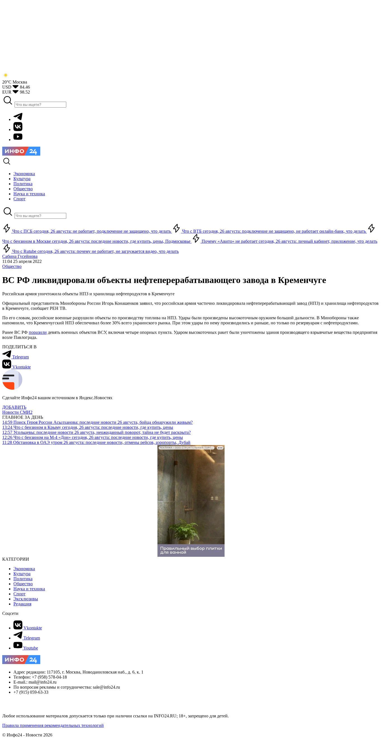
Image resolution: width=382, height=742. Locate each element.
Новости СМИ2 (17, 412)
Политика (22, 578)
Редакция (22, 603)
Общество (12, 266)
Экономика (24, 568)
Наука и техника (29, 588)
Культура (21, 573)
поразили (38, 332)
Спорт (19, 593)
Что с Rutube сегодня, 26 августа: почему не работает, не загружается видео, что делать (95, 251)
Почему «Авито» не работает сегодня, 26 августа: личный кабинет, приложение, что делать (289, 241)
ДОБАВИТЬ (14, 407)
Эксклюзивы (25, 598)
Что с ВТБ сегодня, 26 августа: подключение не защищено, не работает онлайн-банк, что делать (274, 231)
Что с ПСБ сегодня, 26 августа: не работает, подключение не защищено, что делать (91, 231)
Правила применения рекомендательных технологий (53, 725)
